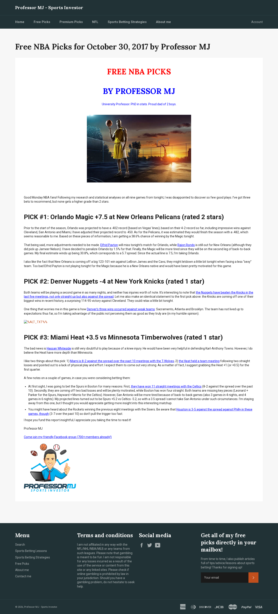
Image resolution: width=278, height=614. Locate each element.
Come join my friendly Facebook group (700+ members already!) (68, 437)
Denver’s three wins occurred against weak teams (121, 309)
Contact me (23, 576)
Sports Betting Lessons (31, 551)
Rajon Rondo (186, 245)
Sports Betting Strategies (127, 22)
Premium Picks (71, 22)
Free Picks (42, 22)
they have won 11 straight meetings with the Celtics (166, 386)
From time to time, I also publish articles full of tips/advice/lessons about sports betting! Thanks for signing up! (228, 563)
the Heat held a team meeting (199, 361)
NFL (95, 22)
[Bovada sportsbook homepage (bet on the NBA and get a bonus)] (35, 322)
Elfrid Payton (109, 245)
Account (257, 22)
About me (163, 22)
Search (20, 544)
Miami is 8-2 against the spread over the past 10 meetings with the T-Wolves (122, 361)
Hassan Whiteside (59, 348)
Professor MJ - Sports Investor (49, 7)
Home (19, 22)
